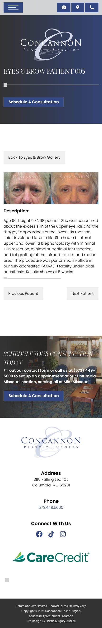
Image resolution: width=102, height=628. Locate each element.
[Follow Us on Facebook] (39, 534)
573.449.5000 (51, 507)
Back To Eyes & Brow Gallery (34, 157)
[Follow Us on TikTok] (51, 534)
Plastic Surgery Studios (61, 621)
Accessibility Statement (44, 616)
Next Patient (82, 293)
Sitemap (67, 616)
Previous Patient (23, 293)
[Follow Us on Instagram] (63, 534)
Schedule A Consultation (34, 102)
